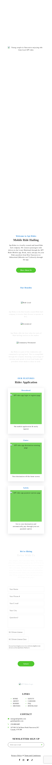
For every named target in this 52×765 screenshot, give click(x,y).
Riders (16, 703)
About (16, 701)
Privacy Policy (16, 755)
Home (15, 699)
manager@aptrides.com (18, 719)
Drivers (16, 706)
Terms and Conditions (32, 755)
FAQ (29, 703)
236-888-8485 (15, 724)
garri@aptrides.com (17, 721)
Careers (32, 701)
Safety (31, 699)
